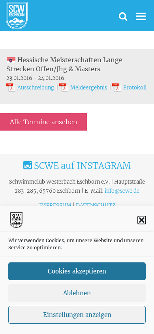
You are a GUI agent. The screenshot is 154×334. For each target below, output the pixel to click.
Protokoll (134, 87)
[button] (142, 220)
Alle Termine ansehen (43, 122)
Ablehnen (77, 293)
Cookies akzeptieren (77, 271)
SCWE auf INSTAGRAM (81, 165)
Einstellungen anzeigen (77, 315)
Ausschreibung (35, 87)
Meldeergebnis (88, 87)
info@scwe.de (122, 191)
